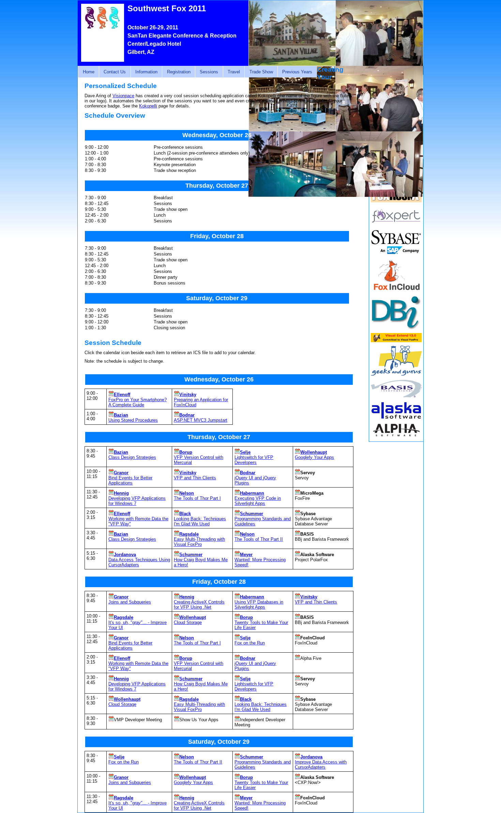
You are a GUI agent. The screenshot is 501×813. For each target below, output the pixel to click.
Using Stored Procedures (133, 420)
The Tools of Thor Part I (197, 498)
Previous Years (297, 71)
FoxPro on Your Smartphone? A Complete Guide (137, 402)
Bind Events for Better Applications (130, 480)
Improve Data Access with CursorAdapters (321, 764)
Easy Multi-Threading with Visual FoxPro (199, 542)
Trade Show (261, 71)
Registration (179, 71)
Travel (234, 71)
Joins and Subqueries (129, 602)
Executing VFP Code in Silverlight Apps (257, 501)
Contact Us (115, 71)
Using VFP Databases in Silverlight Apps (258, 604)
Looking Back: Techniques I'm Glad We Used (200, 521)
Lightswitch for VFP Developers (253, 460)
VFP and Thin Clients (195, 477)
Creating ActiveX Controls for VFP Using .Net (199, 604)
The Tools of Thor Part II (258, 539)
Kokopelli (148, 105)
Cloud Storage (188, 622)
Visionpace (123, 95)
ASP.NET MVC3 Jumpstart (200, 420)
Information (146, 71)
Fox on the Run (249, 642)
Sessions (209, 71)
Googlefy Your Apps (314, 457)
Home (88, 71)
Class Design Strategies (132, 457)
